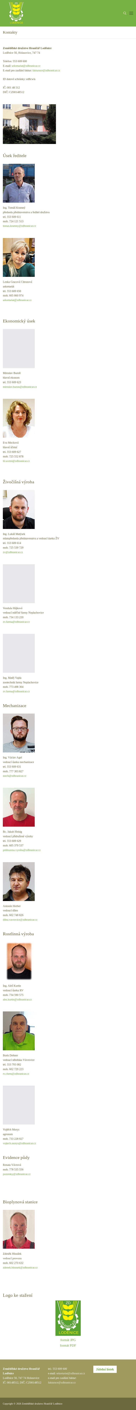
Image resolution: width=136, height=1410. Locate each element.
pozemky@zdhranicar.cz (16, 1174)
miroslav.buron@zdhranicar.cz (20, 386)
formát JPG (68, 1340)
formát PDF (68, 1345)
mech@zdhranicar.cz (14, 775)
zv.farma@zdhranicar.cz (16, 621)
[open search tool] (124, 13)
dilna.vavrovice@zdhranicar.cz (20, 919)
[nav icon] (131, 13)
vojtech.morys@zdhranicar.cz (19, 1143)
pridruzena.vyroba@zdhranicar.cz (22, 850)
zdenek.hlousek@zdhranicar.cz (20, 1267)
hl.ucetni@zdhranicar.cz (16, 461)
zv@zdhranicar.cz (13, 552)
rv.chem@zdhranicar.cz (16, 1073)
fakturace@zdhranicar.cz (46, 70)
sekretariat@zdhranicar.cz (26, 65)
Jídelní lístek (105, 1369)
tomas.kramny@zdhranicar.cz (19, 225)
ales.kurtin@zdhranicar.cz (17, 999)
